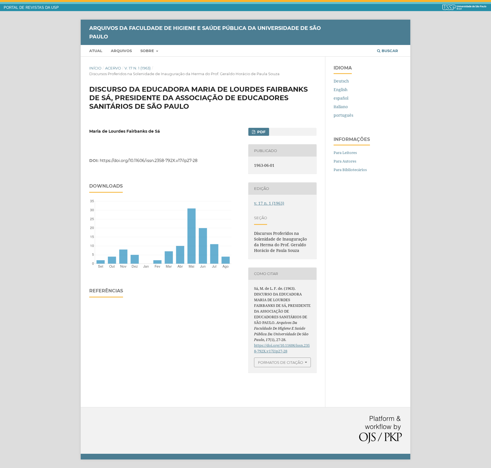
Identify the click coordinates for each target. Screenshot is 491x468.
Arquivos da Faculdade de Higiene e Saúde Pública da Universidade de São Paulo (205, 32)
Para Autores (345, 161)
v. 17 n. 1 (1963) (137, 68)
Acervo (113, 68)
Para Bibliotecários (350, 169)
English (341, 89)
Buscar (389, 50)
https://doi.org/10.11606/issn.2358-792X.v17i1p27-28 (148, 160)
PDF (260, 132)
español (341, 98)
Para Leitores (345, 152)
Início (95, 68)
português (343, 115)
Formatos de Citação (280, 362)
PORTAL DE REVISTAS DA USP (31, 8)
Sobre (147, 50)
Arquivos (121, 50)
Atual (95, 50)
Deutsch (341, 81)
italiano (341, 106)
